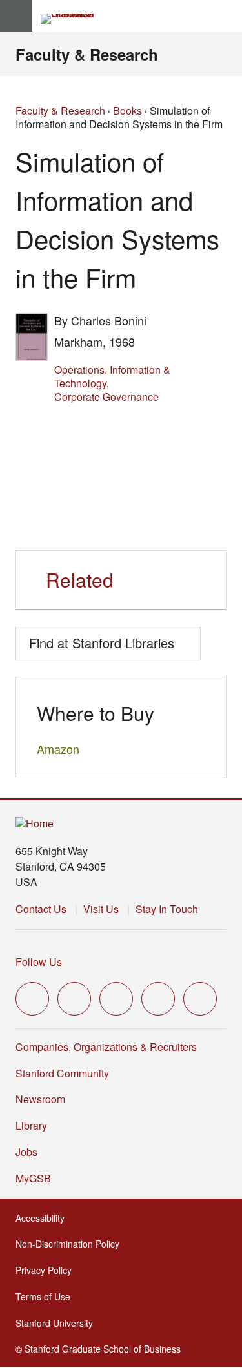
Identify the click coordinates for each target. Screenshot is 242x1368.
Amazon (58, 748)
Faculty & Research (86, 54)
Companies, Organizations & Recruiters (106, 1046)
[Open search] (227, 16)
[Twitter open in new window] (32, 999)
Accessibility (43, 1217)
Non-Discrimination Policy (71, 1243)
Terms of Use (46, 1296)
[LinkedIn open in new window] (200, 999)
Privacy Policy (47, 1270)
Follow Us (38, 961)
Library (31, 1125)
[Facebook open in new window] (74, 999)
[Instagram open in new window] (116, 999)
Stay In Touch (167, 908)
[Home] (34, 824)
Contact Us (40, 908)
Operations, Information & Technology (112, 376)
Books (127, 110)
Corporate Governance (106, 396)
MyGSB (37, 1178)
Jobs (26, 1151)
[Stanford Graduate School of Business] (73, 19)
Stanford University (58, 1322)
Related (80, 579)
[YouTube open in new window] (158, 999)
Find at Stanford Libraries (101, 642)
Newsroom (40, 1099)
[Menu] (16, 16)
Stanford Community (62, 1073)
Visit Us (101, 908)
